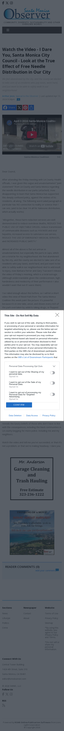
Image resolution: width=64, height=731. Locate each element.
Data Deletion (15, 415)
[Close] (58, 316)
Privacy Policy (48, 415)
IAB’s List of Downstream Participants (35, 357)
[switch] (52, 372)
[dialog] (32, 365)
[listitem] (32, 366)
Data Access (32, 415)
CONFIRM (19, 405)
